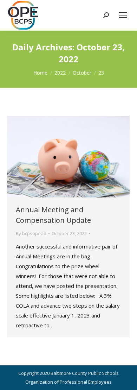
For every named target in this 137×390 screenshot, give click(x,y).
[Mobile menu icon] (123, 15)
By (31, 233)
